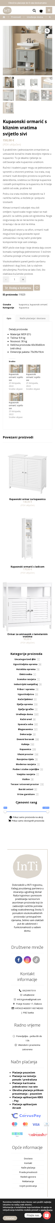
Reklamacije (28, 1181)
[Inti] (4, 17)
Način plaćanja (28, 1167)
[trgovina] (7, 10)
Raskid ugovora (28, 1176)
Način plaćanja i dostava (32, 318)
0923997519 (29, 990)
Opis (9, 318)
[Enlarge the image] (47, 31)
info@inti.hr (29, 994)
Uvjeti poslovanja (28, 1185)
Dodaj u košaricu (20, 288)
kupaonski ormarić (39, 304)
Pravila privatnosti (28, 1172)
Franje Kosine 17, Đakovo (29, 1003)
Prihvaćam (10, 1218)
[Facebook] (18, 959)
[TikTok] (36, 959)
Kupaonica (24, 307)
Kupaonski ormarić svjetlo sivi (16, 377)
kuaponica (24, 304)
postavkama (47, 1210)
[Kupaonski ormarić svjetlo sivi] (16, 369)
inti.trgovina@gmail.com (29, 999)
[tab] (9, 318)
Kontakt (28, 1163)
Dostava (28, 1158)
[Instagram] (27, 959)
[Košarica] (41, 10)
